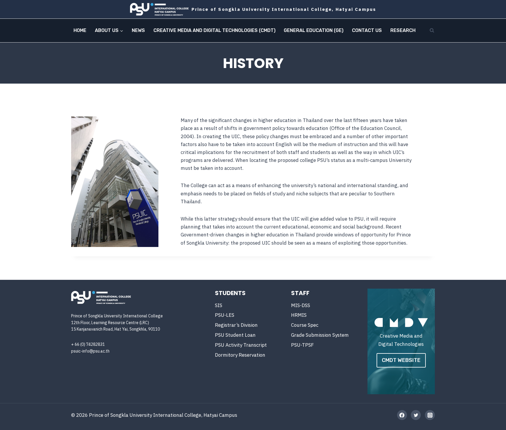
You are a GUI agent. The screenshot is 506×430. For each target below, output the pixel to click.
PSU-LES (224, 315)
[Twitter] (416, 415)
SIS (218, 305)
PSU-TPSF (302, 345)
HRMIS (299, 315)
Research (403, 30)
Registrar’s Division (236, 325)
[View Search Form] (432, 30)
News (138, 30)
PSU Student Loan (235, 335)
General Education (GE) (313, 30)
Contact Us (367, 30)
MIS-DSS (300, 305)
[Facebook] (402, 415)
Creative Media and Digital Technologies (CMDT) (214, 30)
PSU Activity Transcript (241, 345)
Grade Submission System (320, 335)
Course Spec (304, 325)
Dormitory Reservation (240, 355)
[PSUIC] (159, 9)
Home (79, 30)
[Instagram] (430, 415)
